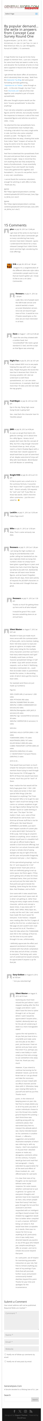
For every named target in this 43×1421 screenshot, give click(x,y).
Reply (35, 256)
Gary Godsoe (18, 974)
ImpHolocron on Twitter (14, 85)
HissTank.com (13, 91)
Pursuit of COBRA (10, 48)
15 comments (24, 48)
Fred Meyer (15, 401)
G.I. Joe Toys (25, 43)
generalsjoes (11, 40)
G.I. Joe (16, 43)
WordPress (21, 1418)
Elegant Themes (21, 1415)
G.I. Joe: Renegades (27, 46)
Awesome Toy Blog (14, 80)
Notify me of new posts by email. (19, 1361)
